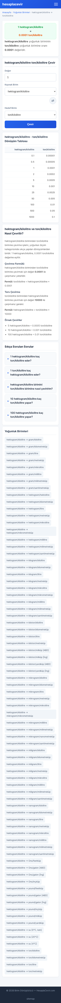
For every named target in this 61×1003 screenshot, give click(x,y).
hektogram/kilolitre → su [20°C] (22, 937)
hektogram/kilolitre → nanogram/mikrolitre (28, 833)
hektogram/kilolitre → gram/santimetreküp (28, 488)
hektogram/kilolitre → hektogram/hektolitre (28, 495)
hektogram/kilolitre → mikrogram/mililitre (27, 722)
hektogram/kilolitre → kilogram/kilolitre (26, 560)
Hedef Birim (11, 108)
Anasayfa (6, 12)
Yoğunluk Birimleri (21, 12)
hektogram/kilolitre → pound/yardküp (25, 923)
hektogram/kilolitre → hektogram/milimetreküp (30, 546)
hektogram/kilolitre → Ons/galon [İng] (25, 874)
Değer (8, 70)
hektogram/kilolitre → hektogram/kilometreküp (30, 502)
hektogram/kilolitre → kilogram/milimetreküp (29, 609)
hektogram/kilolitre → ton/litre (21, 964)
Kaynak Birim (11, 84)
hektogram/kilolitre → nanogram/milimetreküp (29, 847)
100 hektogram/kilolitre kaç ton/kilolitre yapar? (26, 414)
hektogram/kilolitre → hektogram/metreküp (28, 515)
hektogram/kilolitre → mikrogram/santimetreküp (30, 743)
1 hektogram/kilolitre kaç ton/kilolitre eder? (25, 358)
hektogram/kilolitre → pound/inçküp (24, 909)
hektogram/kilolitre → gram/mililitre (24, 474)
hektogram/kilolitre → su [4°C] (22, 943)
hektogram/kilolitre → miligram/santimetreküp (29, 798)
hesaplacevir (12, 4)
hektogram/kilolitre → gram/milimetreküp (27, 481)
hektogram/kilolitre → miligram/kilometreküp (29, 757)
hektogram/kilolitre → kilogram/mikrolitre (27, 588)
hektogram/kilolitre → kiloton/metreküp (26, 643)
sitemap (31, 998)
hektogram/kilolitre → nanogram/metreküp (28, 826)
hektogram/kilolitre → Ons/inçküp (23, 881)
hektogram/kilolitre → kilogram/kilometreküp (29, 567)
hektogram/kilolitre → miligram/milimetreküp (29, 792)
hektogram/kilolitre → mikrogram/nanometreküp (30, 736)
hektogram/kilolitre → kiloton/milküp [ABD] (28, 650)
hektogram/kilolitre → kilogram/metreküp (27, 581)
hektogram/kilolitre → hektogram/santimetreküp (30, 553)
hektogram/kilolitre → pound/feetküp (25, 888)
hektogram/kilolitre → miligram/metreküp (27, 771)
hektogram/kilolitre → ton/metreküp (24, 971)
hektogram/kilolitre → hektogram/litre (25, 508)
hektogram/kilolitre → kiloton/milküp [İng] (27, 657)
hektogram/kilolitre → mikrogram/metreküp (28, 698)
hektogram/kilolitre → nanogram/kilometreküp (29, 812)
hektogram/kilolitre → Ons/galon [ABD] (26, 867)
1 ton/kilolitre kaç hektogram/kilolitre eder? (25, 372)
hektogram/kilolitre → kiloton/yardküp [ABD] (29, 664)
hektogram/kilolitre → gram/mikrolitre (25, 467)
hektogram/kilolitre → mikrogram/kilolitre (27, 678)
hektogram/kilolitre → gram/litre (22, 453)
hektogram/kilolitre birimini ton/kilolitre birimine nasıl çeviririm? (31, 386)
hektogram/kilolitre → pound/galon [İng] (26, 902)
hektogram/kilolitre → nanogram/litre (25, 819)
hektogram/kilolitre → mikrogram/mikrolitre (28, 705)
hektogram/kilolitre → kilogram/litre (24, 574)
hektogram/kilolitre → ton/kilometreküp (26, 957)
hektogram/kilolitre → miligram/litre (24, 764)
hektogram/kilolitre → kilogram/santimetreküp (29, 615)
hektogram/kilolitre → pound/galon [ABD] (27, 895)
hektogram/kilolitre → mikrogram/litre (25, 691)
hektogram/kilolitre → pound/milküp (24, 916)
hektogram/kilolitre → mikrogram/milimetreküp (30, 729)
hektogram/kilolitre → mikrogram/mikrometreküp (20, 714)
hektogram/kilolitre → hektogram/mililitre (27, 539)
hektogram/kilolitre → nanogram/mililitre (26, 840)
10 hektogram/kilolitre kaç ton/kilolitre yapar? (25, 400)
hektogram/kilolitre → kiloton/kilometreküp (28, 629)
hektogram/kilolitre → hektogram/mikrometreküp (20, 531)
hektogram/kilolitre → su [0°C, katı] (24, 930)
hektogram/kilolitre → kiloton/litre (23, 636)
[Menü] (56, 4)
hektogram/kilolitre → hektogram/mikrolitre (28, 522)
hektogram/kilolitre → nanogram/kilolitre (26, 805)
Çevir (30, 124)
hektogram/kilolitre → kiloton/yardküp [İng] (28, 671)
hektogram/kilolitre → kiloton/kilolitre (25, 622)
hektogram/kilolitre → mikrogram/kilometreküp (30, 685)
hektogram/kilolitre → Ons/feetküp (24, 861)
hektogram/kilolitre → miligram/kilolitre (26, 750)
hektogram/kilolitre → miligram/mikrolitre (27, 778)
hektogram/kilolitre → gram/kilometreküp (27, 446)
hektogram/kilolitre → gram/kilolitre (24, 439)
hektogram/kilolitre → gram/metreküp (25, 460)
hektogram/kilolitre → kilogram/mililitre (26, 602)
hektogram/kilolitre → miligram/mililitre (26, 785)
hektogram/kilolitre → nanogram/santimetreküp (30, 854)
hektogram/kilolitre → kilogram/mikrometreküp (30, 595)
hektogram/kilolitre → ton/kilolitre (23, 950)
